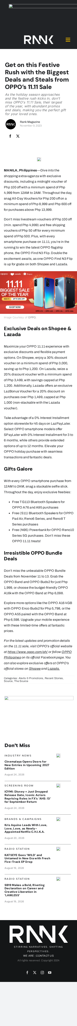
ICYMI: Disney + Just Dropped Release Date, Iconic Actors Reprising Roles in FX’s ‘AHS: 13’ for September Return (28, 797)
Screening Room (19, 785)
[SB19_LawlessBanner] (58, 878)
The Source (21, 681)
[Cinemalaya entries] (58, 755)
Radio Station (17, 848)
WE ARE (28, 955)
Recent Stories (54, 678)
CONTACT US (45, 955)
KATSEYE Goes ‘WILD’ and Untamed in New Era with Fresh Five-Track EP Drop (27, 858)
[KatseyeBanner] (58, 848)
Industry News (18, 755)
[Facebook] (10, 136)
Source (8, 681)
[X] (18, 136)
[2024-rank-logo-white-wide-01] (38, 36)
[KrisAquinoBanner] (58, 818)
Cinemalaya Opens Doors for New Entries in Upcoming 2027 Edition (27, 765)
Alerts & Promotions (31, 678)
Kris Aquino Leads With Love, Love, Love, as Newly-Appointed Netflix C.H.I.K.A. (26, 828)
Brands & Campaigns (23, 819)
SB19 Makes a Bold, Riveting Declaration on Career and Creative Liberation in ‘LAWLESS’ (25, 890)
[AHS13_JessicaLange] (58, 785)
